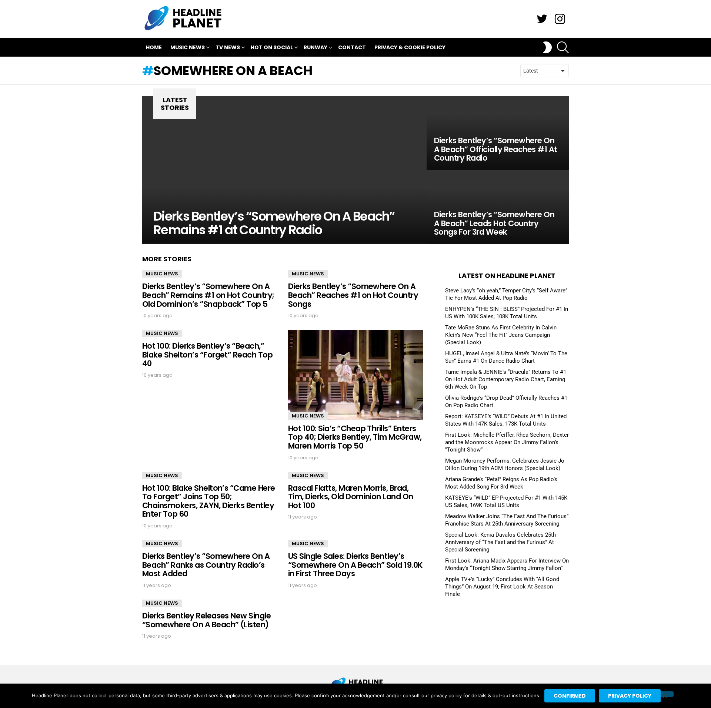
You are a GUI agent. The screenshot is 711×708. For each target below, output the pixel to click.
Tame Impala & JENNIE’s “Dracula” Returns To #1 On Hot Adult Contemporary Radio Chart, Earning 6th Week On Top (505, 379)
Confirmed (570, 695)
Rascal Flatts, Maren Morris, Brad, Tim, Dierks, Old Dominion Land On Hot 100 (350, 497)
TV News (228, 47)
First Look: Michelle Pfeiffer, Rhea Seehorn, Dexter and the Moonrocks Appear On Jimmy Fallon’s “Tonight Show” (507, 442)
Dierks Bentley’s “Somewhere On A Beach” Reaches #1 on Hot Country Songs (353, 295)
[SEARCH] (563, 47)
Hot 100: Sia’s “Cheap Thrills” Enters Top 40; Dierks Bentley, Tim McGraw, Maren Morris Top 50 (355, 437)
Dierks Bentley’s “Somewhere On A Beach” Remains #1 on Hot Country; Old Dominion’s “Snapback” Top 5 (208, 295)
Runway (315, 47)
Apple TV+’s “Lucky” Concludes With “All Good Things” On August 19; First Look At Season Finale (502, 586)
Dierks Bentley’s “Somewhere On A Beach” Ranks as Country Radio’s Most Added (206, 565)
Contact (352, 47)
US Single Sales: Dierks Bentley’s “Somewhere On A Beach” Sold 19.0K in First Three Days (355, 565)
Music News (187, 47)
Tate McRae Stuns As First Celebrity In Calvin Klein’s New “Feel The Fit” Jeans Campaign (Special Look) (501, 335)
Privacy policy (629, 695)
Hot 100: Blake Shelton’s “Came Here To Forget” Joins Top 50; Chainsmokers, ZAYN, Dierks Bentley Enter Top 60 (208, 501)
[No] (664, 694)
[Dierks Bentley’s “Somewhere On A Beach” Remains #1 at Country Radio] (284, 170)
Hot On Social (272, 47)
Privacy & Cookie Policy (409, 47)
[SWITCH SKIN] (547, 47)
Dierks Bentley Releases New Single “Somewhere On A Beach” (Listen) (206, 620)
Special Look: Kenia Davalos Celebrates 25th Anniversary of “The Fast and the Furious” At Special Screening (500, 542)
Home (154, 47)
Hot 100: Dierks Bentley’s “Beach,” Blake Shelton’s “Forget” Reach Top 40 (207, 354)
